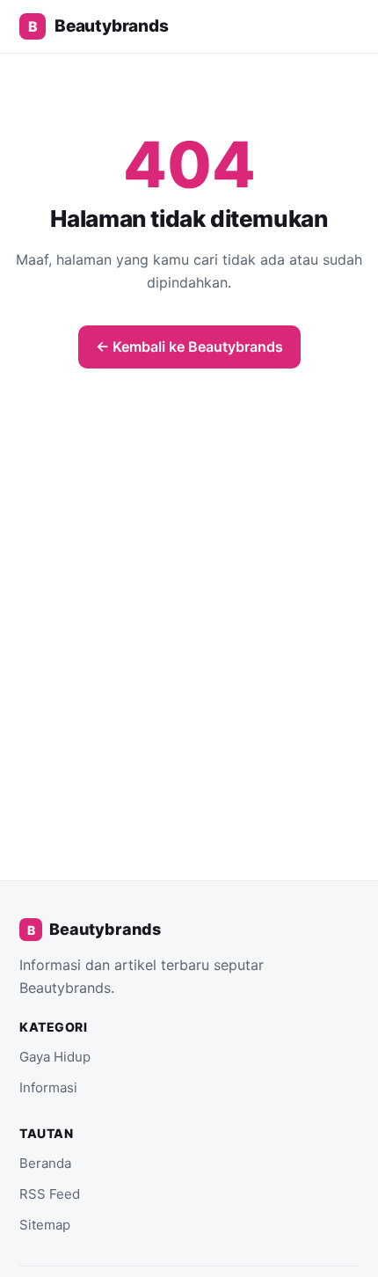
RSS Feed (49, 1194)
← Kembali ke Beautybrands (189, 346)
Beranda (45, 1163)
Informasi (48, 1087)
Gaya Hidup (55, 1056)
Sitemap (44, 1224)
